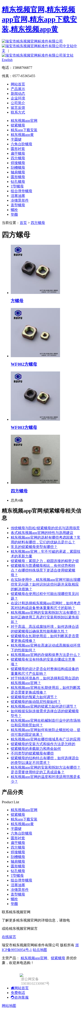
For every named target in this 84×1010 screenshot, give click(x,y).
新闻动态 (18, 93)
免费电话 (18, 993)
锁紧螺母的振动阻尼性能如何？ (36, 702)
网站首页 (18, 84)
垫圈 (14, 214)
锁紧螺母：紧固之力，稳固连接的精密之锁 (45, 561)
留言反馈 (18, 108)
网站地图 (9, 1006)
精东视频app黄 (22, 135)
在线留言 (9, 937)
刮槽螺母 (18, 167)
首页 (23, 223)
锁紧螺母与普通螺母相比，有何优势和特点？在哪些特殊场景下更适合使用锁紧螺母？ (43, 570)
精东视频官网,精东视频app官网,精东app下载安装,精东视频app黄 (39, 19)
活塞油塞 (18, 196)
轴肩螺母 (18, 172)
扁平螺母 (18, 153)
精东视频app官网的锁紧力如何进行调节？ (44, 706)
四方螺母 (18, 158)
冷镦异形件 (20, 200)
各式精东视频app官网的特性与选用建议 (42, 533)
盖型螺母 (18, 205)
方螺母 (17, 300)
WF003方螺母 (24, 427)
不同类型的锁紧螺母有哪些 (32, 753)
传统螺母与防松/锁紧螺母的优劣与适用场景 (45, 528)
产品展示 (18, 89)
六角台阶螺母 (21, 144)
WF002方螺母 (24, 364)
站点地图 (40, 950)
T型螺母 (17, 186)
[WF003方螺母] (35, 419)
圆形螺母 (18, 177)
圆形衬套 (18, 149)
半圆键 (16, 139)
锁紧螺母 (18, 125)
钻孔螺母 (18, 181)
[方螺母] (35, 293)
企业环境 (18, 98)
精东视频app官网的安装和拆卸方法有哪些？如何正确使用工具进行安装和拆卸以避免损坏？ (45, 617)
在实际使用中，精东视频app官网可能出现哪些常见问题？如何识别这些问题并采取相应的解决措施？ (45, 584)
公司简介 (18, 103)
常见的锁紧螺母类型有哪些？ (34, 547)
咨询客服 (21, 997)
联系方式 (18, 112)
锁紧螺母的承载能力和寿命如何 (36, 749)
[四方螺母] (35, 483)
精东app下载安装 (24, 130)
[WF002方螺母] (35, 356)
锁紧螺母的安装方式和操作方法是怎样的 (43, 744)
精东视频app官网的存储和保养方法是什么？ (45, 655)
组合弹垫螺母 (21, 191)
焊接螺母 (18, 163)
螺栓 (14, 210)
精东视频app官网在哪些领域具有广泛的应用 (45, 739)
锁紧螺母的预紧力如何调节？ (34, 697)
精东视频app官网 (24, 120)
